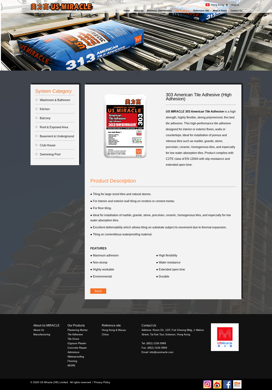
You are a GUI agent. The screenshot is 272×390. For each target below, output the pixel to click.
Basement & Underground (57, 136)
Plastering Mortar (78, 329)
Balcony (45, 118)
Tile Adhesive (75, 334)
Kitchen (45, 109)
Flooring (72, 361)
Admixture (73, 352)
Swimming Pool (50, 154)
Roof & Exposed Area (54, 127)
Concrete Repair (77, 347)
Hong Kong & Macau (114, 329)
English (234, 5)
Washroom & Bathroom (55, 100)
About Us (138, 10)
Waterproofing (76, 356)
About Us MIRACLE (46, 325)
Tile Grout (73, 338)
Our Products (183, 10)
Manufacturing (41, 334)
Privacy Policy (102, 382)
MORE (71, 365)
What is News (220, 10)
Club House (48, 145)
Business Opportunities (159, 10)
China (105, 334)
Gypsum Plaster (77, 343)
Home (127, 10)
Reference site (201, 10)
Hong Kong (217, 4)
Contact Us (236, 10)
